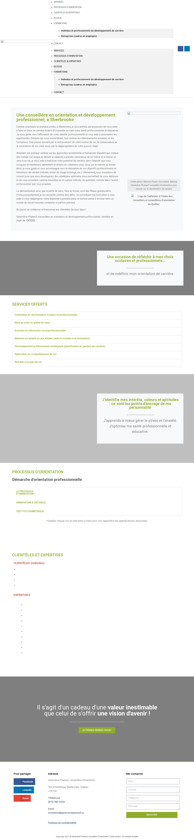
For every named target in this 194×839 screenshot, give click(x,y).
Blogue (58, 66)
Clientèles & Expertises (67, 12)
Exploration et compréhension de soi (35, 354)
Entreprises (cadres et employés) (79, 36)
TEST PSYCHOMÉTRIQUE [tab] (30, 511)
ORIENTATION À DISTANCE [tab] (31, 502)
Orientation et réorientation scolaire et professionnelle (46, 314)
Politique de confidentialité (62, 822)
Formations (60, 23)
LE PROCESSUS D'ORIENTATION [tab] (24, 492)
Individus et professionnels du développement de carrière (92, 30)
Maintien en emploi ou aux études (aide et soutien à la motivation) (52, 338)
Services (59, 50)
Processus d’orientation (68, 56)
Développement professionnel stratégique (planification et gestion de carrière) (60, 346)
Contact (59, 43)
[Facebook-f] (180, 48)
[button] (97, 316)
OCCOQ (31, 220)
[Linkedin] (187, 48)
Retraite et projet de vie (28, 362)
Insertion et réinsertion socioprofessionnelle (40, 330)
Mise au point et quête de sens (32, 322)
